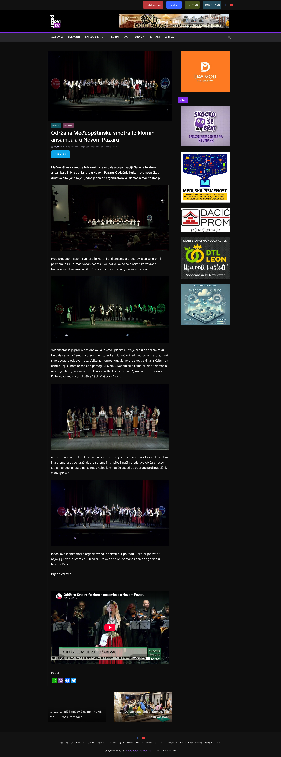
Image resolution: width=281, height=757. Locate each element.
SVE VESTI (74, 37)
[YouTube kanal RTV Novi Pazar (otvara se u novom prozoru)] (231, 5)
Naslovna (56, 37)
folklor (71, 146)
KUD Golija (80, 146)
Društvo (56, 125)
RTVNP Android (153, 5)
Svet (127, 37)
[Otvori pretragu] (229, 37)
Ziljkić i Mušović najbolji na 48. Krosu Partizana (76, 714)
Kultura (149, 743)
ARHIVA (169, 37)
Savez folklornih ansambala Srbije (101, 146)
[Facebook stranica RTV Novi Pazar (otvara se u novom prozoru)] (225, 5)
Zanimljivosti (171, 743)
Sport (121, 743)
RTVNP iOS (174, 5)
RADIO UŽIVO (212, 5)
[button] (102, 37)
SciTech (159, 743)
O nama (139, 37)
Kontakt (154, 37)
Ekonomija (111, 743)
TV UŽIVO (192, 5)
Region (114, 37)
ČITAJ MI (60, 154)
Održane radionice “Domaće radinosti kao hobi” (143, 714)
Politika (101, 743)
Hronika (139, 743)
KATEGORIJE (92, 37)
